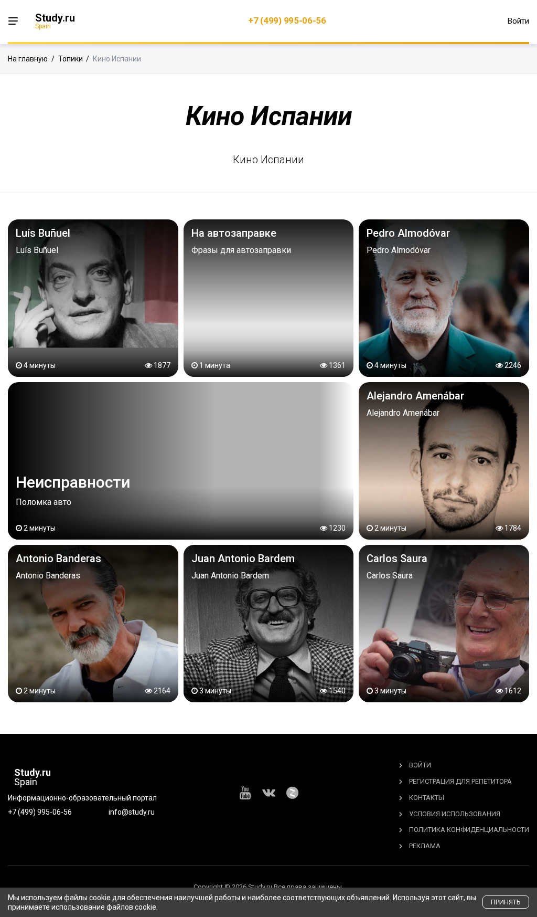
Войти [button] (518, 21)
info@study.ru (132, 812)
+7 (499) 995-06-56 (287, 20)
